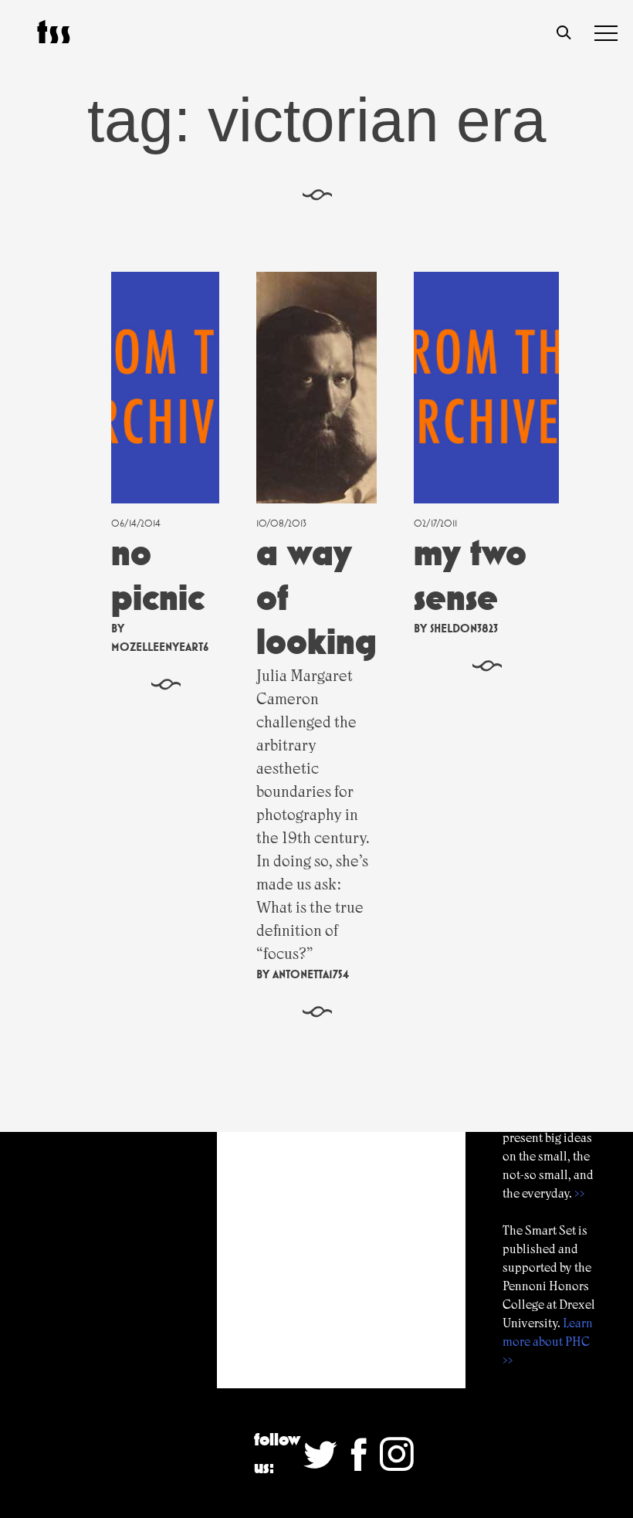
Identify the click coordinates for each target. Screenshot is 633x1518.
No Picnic (158, 574)
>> (579, 1193)
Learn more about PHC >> (548, 1341)
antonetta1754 (310, 974)
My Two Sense (470, 574)
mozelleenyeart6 (159, 646)
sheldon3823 (464, 628)
